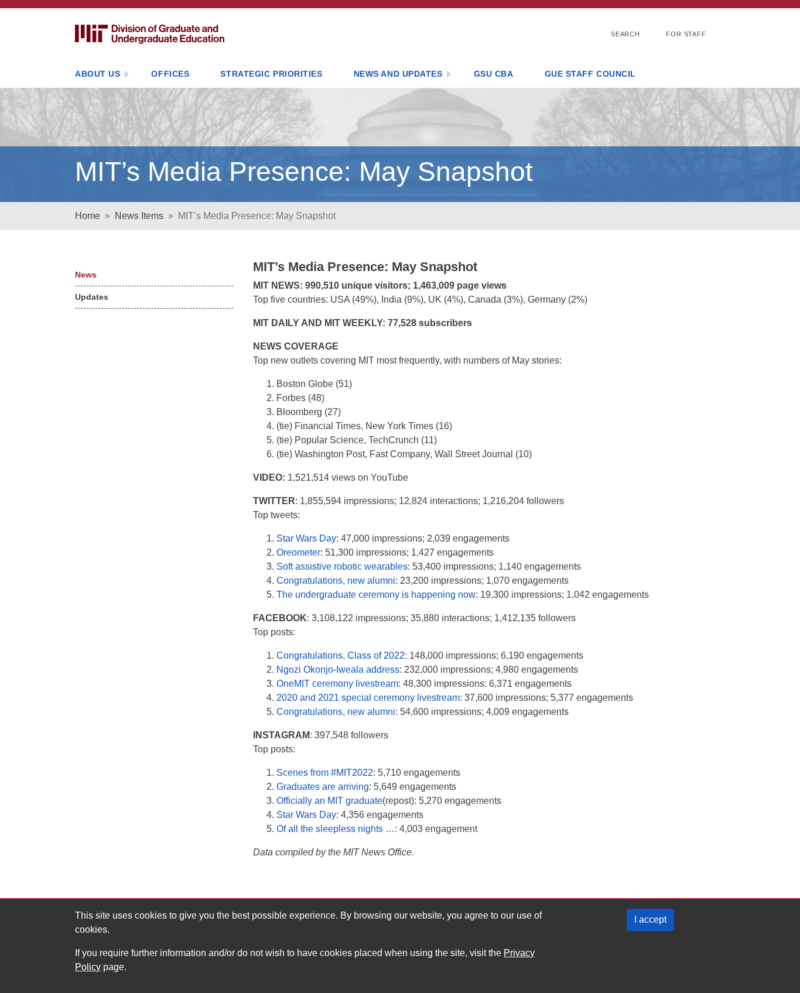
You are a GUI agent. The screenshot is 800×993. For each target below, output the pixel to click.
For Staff (686, 33)
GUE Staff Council (591, 73)
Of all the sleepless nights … (335, 829)
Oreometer (298, 552)
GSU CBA (494, 73)
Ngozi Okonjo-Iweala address (337, 669)
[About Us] (126, 75)
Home (87, 216)
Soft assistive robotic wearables (342, 566)
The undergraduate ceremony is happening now (376, 595)
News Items (139, 216)
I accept (650, 919)
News (86, 274)
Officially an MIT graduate (329, 801)
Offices (170, 73)
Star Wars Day (306, 538)
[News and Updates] (449, 75)
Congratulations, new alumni (335, 580)
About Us (97, 73)
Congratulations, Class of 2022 (340, 655)
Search (625, 33)
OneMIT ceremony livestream (337, 684)
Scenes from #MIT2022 (324, 773)
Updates (91, 297)
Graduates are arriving (322, 787)
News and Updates (398, 73)
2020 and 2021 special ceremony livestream (368, 698)
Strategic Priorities (271, 73)
